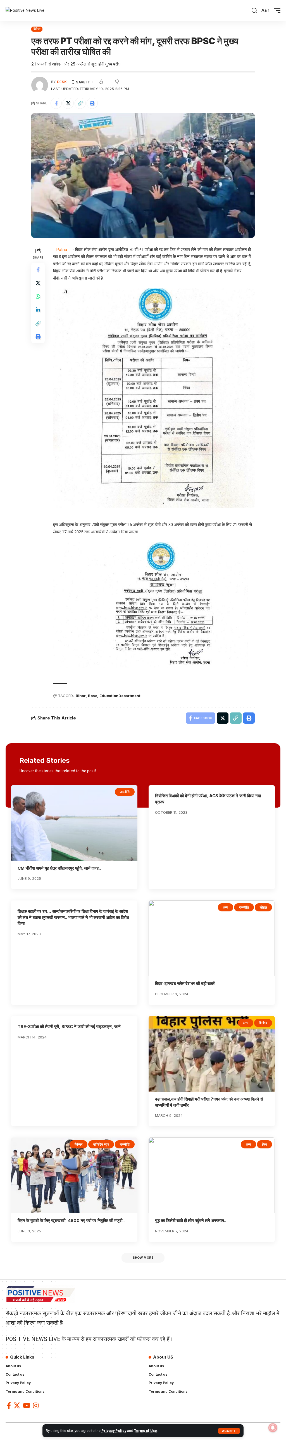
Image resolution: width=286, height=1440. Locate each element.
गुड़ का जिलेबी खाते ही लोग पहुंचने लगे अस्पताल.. (190, 1220)
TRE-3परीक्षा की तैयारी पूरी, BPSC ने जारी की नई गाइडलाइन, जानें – (71, 1026)
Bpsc (92, 695)
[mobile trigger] (275, 10)
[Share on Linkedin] (38, 309)
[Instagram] (36, 1405)
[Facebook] (9, 1405)
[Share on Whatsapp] (38, 296)
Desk (62, 82)
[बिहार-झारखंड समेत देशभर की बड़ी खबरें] (212, 938)
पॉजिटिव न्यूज (101, 1144)
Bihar (81, 695)
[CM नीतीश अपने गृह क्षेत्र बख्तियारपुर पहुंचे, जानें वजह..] (74, 823)
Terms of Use (145, 1431)
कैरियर (37, 29)
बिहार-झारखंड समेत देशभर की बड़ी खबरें (185, 983)
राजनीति (125, 792)
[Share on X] (68, 103)
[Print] (92, 103)
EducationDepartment (119, 695)
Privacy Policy (113, 1431)
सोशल (263, 907)
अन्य (225, 907)
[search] (254, 10)
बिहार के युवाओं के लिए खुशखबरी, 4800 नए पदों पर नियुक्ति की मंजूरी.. (71, 1220)
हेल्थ (264, 1144)
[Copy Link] (80, 103)
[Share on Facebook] (56, 103)
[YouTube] (27, 1405)
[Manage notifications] (272, 1427)
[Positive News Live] (25, 10)
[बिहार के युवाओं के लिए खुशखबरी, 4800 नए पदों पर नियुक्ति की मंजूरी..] (74, 1175)
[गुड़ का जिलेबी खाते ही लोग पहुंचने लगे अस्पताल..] (212, 1175)
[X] (17, 1405)
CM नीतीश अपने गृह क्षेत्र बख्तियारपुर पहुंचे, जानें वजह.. (59, 868)
